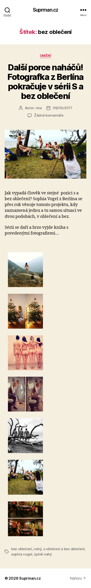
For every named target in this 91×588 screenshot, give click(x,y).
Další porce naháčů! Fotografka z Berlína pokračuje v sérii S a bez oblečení (45, 81)
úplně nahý (43, 554)
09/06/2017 (62, 108)
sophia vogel (21, 554)
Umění (45, 56)
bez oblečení (21, 549)
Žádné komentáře (48, 115)
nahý (38, 549)
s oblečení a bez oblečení (64, 549)
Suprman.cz (45, 9)
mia (39, 108)
